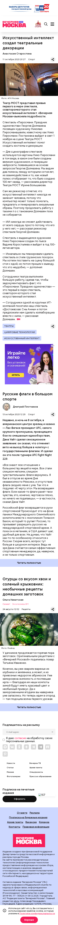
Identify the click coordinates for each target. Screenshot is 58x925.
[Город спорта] (38, 24)
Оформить (19, 799)
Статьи (10, 768)
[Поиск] (46, 24)
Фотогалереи (13, 776)
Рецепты (26, 609)
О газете (22, 812)
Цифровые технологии (19, 332)
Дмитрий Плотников (6, 407)
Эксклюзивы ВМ (20, 604)
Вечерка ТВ (35, 763)
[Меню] (52, 24)
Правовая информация (36, 826)
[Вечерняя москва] (29, 840)
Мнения (10, 772)
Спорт (31, 59)
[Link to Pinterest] (5, 754)
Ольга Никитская (13, 599)
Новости (11, 763)
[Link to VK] (12, 747)
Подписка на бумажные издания (28, 817)
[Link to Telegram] (33, 747)
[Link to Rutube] (47, 747)
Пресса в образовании (40, 776)
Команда (44, 822)
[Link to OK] (19, 747)
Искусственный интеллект (22, 338)
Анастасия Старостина (17, 53)
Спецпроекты (36, 772)
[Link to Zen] (26, 747)
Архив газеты (35, 768)
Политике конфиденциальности (37, 913)
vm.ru (16, 901)
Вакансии (31, 822)
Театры (9, 326)
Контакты (14, 826)
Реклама (35, 812)
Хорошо (29, 919)
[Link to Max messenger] (5, 747)
